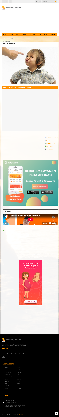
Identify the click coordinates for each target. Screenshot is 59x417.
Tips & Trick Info (8, 376)
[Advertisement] (38, 20)
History (19, 386)
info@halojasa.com (11, 400)
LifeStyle (32, 34)
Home (4, 34)
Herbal (6, 388)
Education (7, 370)
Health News (8, 386)
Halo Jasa (20, 414)
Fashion (19, 372)
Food (6, 383)
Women (19, 379)
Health (18, 34)
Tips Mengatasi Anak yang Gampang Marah (17, 87)
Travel (46, 34)
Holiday (19, 388)
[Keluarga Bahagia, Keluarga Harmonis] (11, 8)
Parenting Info (8, 372)
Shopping (19, 376)
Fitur (39, 34)
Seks (18, 367)
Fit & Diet (7, 381)
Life (18, 374)
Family (25, 34)
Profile (53, 34)
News (11, 34)
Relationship (8, 374)
